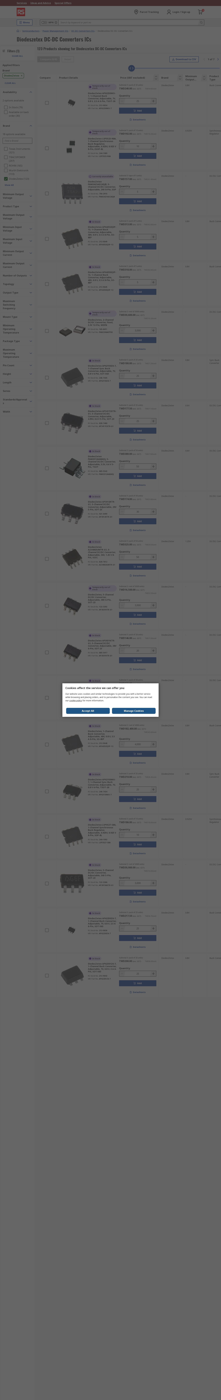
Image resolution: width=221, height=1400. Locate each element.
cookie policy (75, 700)
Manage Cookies (134, 711)
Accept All (88, 711)
